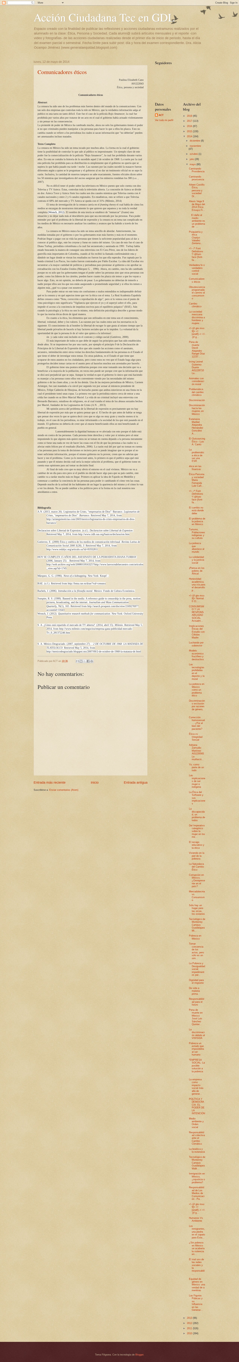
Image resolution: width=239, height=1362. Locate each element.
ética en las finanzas (195, 467)
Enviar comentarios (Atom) (63, 789)
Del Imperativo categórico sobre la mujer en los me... (197, 831)
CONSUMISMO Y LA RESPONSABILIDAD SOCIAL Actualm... (196, 613)
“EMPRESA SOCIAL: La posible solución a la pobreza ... (197, 1067)
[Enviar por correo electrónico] (77, 661)
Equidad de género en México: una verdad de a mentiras (197, 1285)
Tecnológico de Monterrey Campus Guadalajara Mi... (197, 925)
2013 (190, 1318)
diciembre (195, 140)
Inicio (95, 782)
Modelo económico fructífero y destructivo (196, 655)
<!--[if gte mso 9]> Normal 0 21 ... (196, 598)
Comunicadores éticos (62, 72)
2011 (190, 1328)
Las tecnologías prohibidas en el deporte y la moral (196, 671)
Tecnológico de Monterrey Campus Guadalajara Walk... (197, 1163)
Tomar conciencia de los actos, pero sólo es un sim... (196, 950)
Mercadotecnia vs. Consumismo (197, 895)
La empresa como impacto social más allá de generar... (196, 1086)
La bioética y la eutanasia (197, 1150)
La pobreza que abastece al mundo (196, 547)
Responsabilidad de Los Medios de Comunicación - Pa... (196, 1193)
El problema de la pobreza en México (197, 521)
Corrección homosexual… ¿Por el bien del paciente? (197, 723)
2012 (190, 1323)
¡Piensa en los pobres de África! (196, 571)
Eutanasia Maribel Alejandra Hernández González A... (196, 426)
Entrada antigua (136, 782)
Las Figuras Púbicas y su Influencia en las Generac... (196, 1302)
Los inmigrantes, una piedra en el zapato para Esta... (197, 1232)
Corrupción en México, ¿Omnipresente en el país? (197, 881)
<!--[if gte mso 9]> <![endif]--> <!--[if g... (197, 332)
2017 (190, 121)
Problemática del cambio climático (196, 392)
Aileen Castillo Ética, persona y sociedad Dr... (196, 190)
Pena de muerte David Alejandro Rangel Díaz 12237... (197, 349)
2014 (190, 136)
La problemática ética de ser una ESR (196, 455)
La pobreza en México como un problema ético (196, 690)
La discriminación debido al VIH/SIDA (197, 1033)
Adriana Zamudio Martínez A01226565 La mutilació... (197, 752)
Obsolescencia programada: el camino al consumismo (197, 293)
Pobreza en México (195, 937)
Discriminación (197, 400)
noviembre (195, 145)
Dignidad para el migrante (196, 981)
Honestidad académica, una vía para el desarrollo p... (197, 584)
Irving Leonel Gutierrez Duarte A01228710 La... (196, 367)
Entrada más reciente (50, 782)
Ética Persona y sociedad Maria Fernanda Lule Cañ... (196, 480)
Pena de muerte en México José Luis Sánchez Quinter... (196, 1017)
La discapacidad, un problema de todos (197, 814)
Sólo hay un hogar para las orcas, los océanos (197, 909)
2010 (190, 1333)
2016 (190, 126)
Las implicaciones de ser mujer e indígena (197, 781)
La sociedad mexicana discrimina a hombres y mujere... (197, 317)
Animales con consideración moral (196, 381)
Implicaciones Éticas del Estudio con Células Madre (197, 632)
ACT (161, 115)
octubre (194, 154)
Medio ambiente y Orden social (196, 1123)
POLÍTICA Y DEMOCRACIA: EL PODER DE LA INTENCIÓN (197, 1106)
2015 (190, 131)
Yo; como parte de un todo (196, 767)
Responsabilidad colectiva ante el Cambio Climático (197, 1138)
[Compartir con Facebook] (88, 661)
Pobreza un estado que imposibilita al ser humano (196, 1049)
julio (192, 159)
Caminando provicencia (196, 178)
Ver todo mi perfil (164, 120)
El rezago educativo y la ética (196, 845)
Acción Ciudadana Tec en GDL (104, 17)
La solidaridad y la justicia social (196, 560)
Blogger (139, 1354)
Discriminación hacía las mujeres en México (197, 409)
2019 (190, 115)
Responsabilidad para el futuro (196, 1001)
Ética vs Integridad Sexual (195, 737)
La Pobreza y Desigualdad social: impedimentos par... (197, 969)
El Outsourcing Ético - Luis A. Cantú (197, 441)
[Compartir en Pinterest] (92, 661)
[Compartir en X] (84, 661)
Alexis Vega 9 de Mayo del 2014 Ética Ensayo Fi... (197, 205)
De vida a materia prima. (194, 991)
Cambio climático (195, 305)
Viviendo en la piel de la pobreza (196, 856)
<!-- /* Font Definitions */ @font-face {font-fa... (196, 254)
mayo (193, 164)
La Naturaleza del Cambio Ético (196, 867)
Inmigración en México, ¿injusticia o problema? (197, 1178)
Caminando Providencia (196, 170)
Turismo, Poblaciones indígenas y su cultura (197, 533)
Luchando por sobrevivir (196, 644)
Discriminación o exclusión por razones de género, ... (197, 706)
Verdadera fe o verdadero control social (197, 269)
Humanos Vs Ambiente (196, 1219)
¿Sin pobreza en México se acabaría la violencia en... (196, 1248)
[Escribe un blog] (81, 661)
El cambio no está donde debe (196, 510)
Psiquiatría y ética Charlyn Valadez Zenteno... (196, 237)
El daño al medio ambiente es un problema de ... (197, 221)
